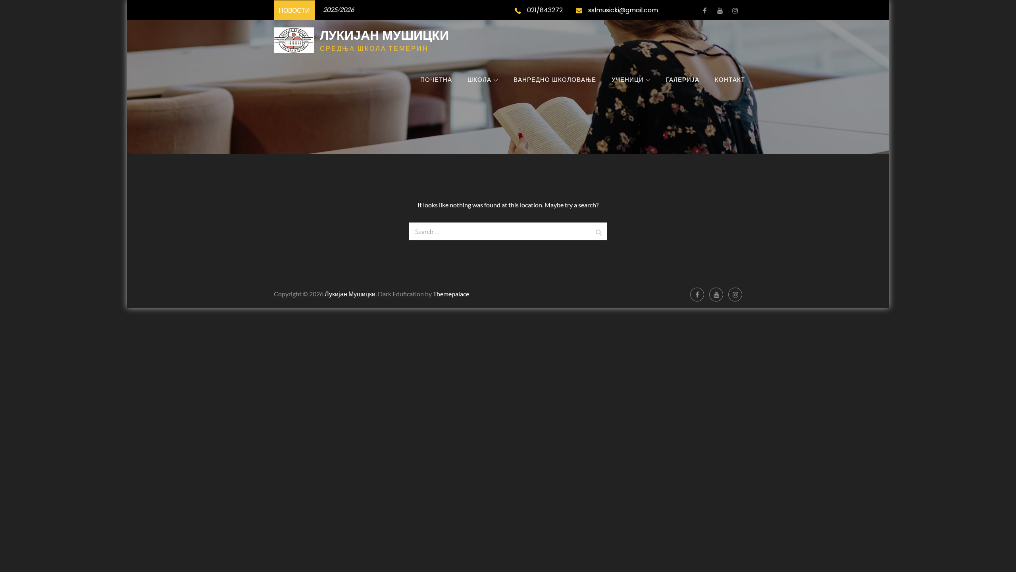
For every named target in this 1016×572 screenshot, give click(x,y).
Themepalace (451, 294)
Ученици (628, 79)
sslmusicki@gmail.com (623, 10)
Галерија (682, 79)
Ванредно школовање (555, 79)
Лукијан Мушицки (384, 35)
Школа (479, 79)
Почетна (436, 79)
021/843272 (545, 10)
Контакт (730, 79)
